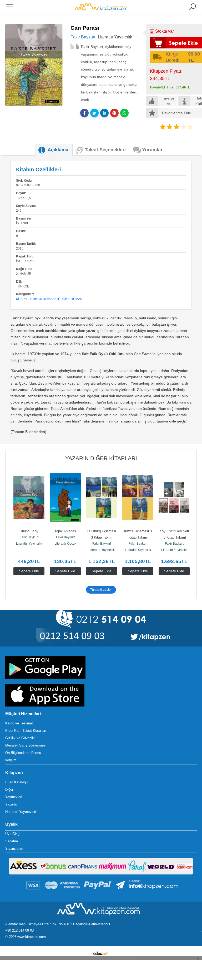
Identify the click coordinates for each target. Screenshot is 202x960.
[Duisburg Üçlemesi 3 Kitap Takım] (101, 497)
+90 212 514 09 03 (19, 930)
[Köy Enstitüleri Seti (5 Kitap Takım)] (174, 497)
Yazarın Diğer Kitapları (101, 458)
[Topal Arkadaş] (65, 497)
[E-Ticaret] (101, 953)
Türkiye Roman (69, 299)
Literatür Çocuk (65, 543)
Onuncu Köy (28, 531)
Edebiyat (33, 299)
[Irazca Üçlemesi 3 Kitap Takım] (137, 497)
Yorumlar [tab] (152, 149)
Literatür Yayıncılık (29, 543)
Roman (49, 299)
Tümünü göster (101, 589)
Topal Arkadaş (65, 531)
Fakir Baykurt (29, 537)
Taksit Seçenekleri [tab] (105, 149)
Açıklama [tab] (58, 149)
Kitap (20, 299)
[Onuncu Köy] (28, 497)
